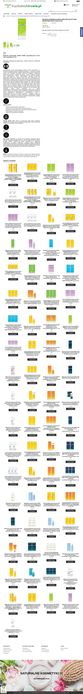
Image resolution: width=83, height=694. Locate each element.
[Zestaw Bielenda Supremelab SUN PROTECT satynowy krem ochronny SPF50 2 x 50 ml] (32, 522)
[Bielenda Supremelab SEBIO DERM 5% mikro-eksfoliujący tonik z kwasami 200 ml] (70, 320)
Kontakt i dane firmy (64, 648)
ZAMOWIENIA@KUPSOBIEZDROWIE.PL (39, 1)
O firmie (62, 649)
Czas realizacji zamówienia (27, 651)
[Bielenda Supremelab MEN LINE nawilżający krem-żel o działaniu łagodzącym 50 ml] (13, 522)
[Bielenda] (52, 34)
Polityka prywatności (45, 649)
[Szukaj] (76, 10)
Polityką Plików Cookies (35, 692)
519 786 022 (28, 1)
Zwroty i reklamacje (45, 651)
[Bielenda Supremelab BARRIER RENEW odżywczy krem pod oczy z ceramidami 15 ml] (51, 193)
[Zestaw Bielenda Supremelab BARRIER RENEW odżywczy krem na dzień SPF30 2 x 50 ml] (51, 497)
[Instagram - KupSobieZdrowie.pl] (79, 1)
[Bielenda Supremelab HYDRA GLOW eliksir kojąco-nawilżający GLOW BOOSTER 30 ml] (70, 547)
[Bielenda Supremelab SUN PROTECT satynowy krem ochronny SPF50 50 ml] (13, 497)
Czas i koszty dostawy (26, 649)
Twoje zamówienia (6, 648)
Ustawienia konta (6, 651)
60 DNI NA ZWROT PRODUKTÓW (10, 1)
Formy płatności (25, 648)
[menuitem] (7, 13)
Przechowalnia (6, 653)
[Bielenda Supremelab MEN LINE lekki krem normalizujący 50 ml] (70, 370)
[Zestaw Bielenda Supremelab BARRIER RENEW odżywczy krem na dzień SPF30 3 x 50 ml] (70, 521)
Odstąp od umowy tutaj (7, 649)
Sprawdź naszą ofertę (41, 679)
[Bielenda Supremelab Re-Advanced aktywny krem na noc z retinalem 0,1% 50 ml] (13, 623)
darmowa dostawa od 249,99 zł (62, 1)
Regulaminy (44, 648)
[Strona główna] (22, 6)
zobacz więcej (13, 184)
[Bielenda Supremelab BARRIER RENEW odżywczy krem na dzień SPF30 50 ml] (32, 472)
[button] (46, 30)
